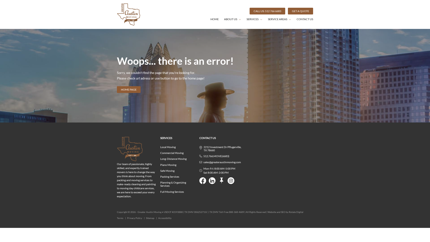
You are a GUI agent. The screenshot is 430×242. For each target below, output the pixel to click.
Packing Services (169, 176)
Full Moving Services (172, 191)
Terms (121, 218)
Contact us (305, 19)
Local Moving (168, 147)
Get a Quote (300, 11)
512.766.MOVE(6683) (216, 156)
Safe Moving (167, 170)
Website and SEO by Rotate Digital (285, 212)
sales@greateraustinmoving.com (222, 162)
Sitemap (151, 218)
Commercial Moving (172, 152)
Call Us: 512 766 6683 (267, 11)
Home (214, 19)
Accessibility (164, 218)
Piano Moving (168, 164)
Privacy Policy (136, 218)
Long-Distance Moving (173, 158)
